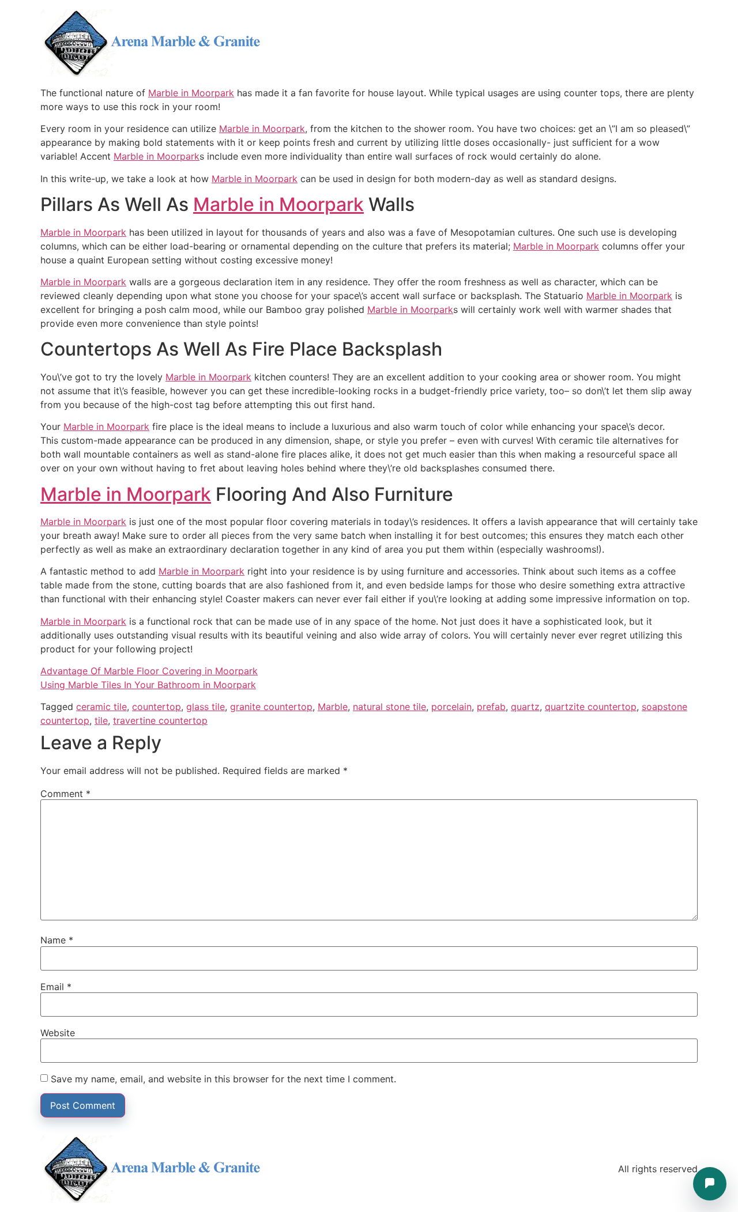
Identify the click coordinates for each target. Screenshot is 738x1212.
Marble (333, 706)
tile (101, 720)
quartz (525, 706)
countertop (156, 706)
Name (56, 940)
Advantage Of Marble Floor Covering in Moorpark (149, 671)
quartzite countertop (591, 706)
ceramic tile (101, 706)
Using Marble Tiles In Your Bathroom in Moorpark (148, 684)
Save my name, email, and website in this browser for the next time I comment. (223, 1078)
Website (57, 1032)
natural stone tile (389, 706)
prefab (491, 706)
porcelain (451, 706)
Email (55, 986)
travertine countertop (160, 720)
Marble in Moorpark (191, 93)
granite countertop (271, 706)
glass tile (205, 706)
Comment (65, 793)
